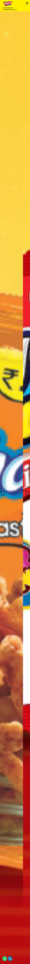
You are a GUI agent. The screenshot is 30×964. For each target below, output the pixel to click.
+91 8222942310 (8, 8)
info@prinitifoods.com (10, 9)
